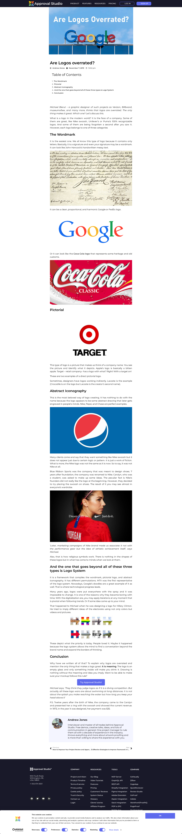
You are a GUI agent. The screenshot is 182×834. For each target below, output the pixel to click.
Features (94, 784)
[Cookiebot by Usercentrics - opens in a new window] (18, 829)
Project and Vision (78, 777)
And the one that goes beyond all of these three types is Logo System (84, 90)
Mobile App (116, 810)
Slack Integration (119, 803)
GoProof (133, 795)
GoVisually (134, 777)
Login (73, 803)
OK (160, 816)
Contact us (75, 799)
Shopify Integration (120, 788)
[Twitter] (37, 798)
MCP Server (117, 777)
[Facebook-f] (31, 798)
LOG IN (128, 4)
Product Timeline (78, 780)
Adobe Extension (119, 795)
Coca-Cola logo (82, 253)
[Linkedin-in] (49, 798)
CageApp (134, 784)
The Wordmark (60, 81)
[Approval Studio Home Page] (46, 5)
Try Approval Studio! (91, 682)
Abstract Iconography (63, 87)
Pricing (112, 4)
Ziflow (132, 780)
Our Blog (94, 777)
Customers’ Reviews (99, 792)
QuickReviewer (136, 788)
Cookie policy (76, 792)
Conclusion (59, 93)
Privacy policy (76, 788)
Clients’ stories (96, 803)
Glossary (94, 799)
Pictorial (57, 84)
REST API (115, 784)
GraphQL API (117, 780)
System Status (96, 795)
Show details (114, 830)
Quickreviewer (136, 810)
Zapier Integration (119, 799)
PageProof (135, 806)
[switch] (65, 829)
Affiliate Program (97, 806)
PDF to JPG (116, 806)
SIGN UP (144, 4)
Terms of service (77, 784)
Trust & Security (77, 795)
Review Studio (136, 792)
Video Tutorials (96, 780)
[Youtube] (43, 798)
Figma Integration (119, 792)
